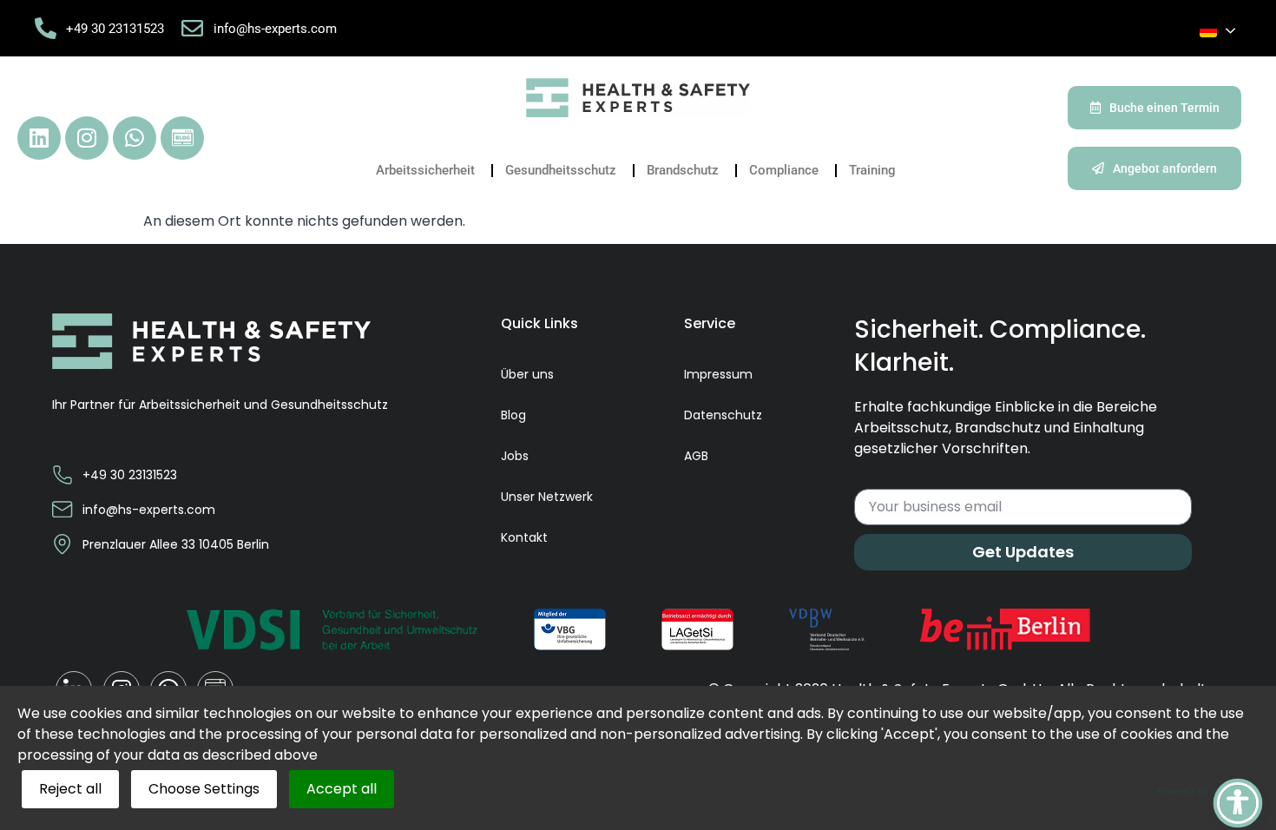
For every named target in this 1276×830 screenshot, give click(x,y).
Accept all (341, 789)
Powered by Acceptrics (1208, 791)
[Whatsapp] (134, 138)
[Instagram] (87, 138)
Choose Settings (204, 789)
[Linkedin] (39, 138)
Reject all (70, 789)
